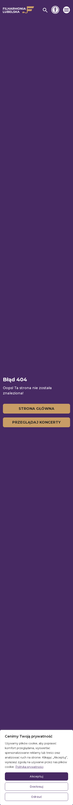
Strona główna (37, 409)
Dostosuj (36, 786)
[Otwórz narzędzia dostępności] (55, 10)
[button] (66, 9)
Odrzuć (36, 797)
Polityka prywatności (29, 767)
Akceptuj (36, 776)
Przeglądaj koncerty (36, 422)
